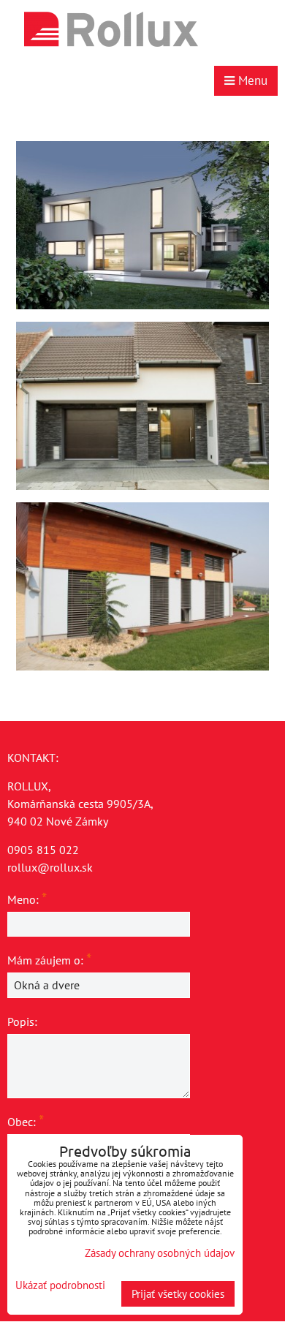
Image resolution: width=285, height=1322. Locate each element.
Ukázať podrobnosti (60, 1286)
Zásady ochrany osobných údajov (160, 1253)
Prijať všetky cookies (178, 1294)
